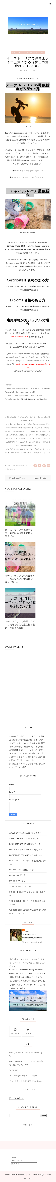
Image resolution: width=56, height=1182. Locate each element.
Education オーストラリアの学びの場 (25, 849)
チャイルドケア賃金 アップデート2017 (28, 177)
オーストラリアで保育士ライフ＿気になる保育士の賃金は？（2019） (20, 578)
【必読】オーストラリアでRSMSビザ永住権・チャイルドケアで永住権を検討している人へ (27, 962)
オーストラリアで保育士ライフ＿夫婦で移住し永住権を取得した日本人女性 (20, 624)
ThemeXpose (25, 1175)
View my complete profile (33, 942)
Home (13, 1157)
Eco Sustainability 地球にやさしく (24, 844)
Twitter (28, 1034)
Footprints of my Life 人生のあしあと (28, 53)
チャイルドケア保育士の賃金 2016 (28, 170)
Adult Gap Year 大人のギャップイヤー (26, 833)
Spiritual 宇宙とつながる (20, 886)
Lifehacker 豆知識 (17, 875)
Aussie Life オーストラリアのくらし (24, 838)
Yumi (25, 70)
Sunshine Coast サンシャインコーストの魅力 (27, 894)
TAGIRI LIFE (14, 1070)
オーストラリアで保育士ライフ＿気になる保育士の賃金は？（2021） (20, 532)
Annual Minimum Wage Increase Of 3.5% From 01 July (24, 388)
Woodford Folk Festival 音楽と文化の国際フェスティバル (27, 912)
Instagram (15, 1034)
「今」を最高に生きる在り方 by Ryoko (25, 1081)
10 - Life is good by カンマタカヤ (23, 1075)
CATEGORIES (16, 1160)
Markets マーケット (18, 881)
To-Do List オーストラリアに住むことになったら (27, 903)
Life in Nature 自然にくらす (21, 869)
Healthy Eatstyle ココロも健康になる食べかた (28, 862)
